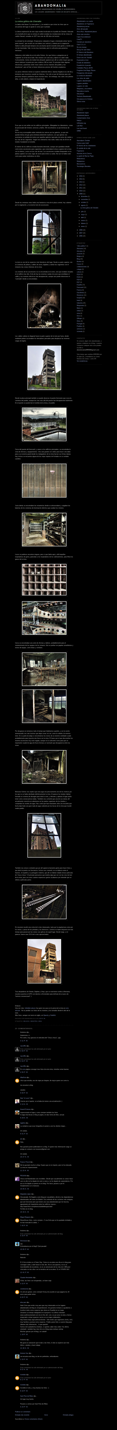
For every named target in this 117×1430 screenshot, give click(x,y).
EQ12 (79, 274)
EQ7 (78, 282)
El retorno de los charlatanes (86, 145)
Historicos (80, 295)
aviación (79, 254)
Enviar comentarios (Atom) (33, 1419)
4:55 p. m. (24, 1072)
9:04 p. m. (24, 1093)
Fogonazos (80, 151)
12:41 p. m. (24, 1272)
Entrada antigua (68, 1415)
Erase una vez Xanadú (84, 57)
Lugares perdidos (82, 83)
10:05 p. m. (24, 1249)
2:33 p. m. (24, 1359)
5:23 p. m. (24, 1407)
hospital (79, 298)
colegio (79, 269)
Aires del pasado (82, 29)
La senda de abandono (84, 75)
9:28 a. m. (24, 1118)
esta (24, 1069)
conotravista (24, 1289)
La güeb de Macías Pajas (85, 156)
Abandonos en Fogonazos (85, 24)
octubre (83, 202)
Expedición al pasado (84, 65)
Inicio (46, 1415)
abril (82, 217)
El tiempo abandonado (84, 55)
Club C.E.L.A (81, 44)
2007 (81, 233)
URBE (79, 131)
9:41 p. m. (24, 1134)
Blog (78, 259)
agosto (83, 205)
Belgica (26, 1021)
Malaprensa (80, 161)
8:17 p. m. (24, 1379)
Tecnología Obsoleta (83, 166)
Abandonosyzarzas (83, 26)
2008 (81, 230)
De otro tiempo (81, 47)
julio (82, 211)
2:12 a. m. (24, 1104)
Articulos (80, 251)
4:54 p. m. (24, 1061)
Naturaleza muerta (83, 91)
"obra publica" (81, 246)
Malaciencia (81, 158)
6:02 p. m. (24, 1297)
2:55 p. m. (42, 1018)
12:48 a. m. (24, 1348)
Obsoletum (80, 94)
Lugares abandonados (84, 81)
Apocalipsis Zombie (83, 140)
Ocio (78, 316)
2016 (81, 176)
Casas (79, 264)
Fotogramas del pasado (84, 73)
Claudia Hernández (26, 1277)
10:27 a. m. (24, 1157)
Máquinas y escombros (84, 88)
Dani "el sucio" (25, 1098)
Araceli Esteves (25, 1109)
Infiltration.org (81, 123)
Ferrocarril (80, 287)
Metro (79, 308)
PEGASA (23, 1176)
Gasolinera (80, 292)
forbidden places (30, 1008)
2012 (81, 185)
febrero (83, 223)
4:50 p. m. (24, 1051)
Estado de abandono (83, 63)
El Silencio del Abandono (85, 52)
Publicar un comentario (22, 1412)
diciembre (84, 196)
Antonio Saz (24, 1353)
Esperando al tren (82, 60)
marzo (83, 220)
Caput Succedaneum (84, 37)
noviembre (84, 199)
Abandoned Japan (83, 113)
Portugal (79, 324)
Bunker (79, 261)
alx (21, 1139)
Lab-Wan (80, 126)
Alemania (80, 248)
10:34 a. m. (24, 1212)
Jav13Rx (23, 1046)
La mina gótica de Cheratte (28, 21)
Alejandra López (25, 1194)
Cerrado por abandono (84, 42)
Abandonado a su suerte (85, 21)
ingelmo (22, 1123)
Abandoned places (83, 115)
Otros (78, 321)
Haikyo (79, 120)
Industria (34, 1021)
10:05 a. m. (24, 1189)
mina (40, 1021)
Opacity (46, 1015)
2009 (81, 194)
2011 (81, 188)
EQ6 (78, 279)
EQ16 (79, 277)
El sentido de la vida (83, 148)
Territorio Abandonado (84, 96)
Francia (79, 290)
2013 (81, 182)
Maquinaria (80, 305)
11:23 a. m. (24, 1170)
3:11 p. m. (24, 1041)
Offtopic (79, 318)
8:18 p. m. (24, 1391)
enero (83, 226)
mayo (83, 214)
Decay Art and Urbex (83, 50)
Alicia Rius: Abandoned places (87, 31)
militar (79, 311)
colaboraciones (82, 266)
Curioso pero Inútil (83, 143)
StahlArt (53, 1015)
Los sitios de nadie (83, 78)
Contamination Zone (83, 118)
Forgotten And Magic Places (86, 70)
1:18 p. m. (24, 1334)
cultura (79, 272)
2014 (81, 179)
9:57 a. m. (24, 1369)
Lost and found (82, 128)
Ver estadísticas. (82, 361)
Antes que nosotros (83, 34)
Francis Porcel (25, 1162)
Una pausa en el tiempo (84, 99)
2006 (81, 236)
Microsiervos (81, 164)
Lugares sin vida (82, 86)
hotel (78, 300)
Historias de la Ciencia (84, 153)
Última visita (81, 101)
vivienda (79, 331)
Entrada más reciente (22, 1415)
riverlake (23, 1374)
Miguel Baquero (25, 1217)
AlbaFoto (23, 1077)
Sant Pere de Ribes (26, 1396)
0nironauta (23, 1241)
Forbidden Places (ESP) (85, 68)
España (79, 285)
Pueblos (79, 326)
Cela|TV (79, 39)
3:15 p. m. (24, 1283)
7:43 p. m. (24, 1225)
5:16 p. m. (24, 1235)
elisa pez (23, 1302)
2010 (81, 191)
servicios (80, 329)
